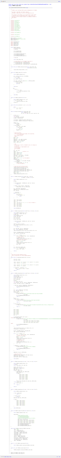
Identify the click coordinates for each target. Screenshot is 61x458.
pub (12, 4)
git (22, 4)
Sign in (59, 1)
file (27, 7)
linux (17, 4)
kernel (10, 4)
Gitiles (5, 456)
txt (57, 456)
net (50, 4)
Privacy (8, 456)
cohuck (25, 4)
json (59, 456)
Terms (10, 456)
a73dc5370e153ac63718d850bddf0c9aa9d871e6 (39, 4)
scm (15, 4)
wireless (10, 5)
